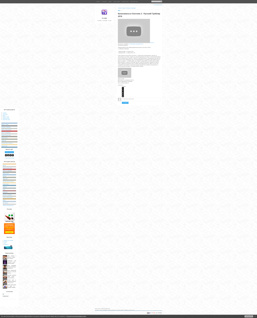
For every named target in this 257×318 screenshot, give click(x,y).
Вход (161, 4)
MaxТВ (5, 241)
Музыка (4, 176)
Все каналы (5, 202)
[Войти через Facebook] (123, 92)
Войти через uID (9, 152)
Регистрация (156, 4)
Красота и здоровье (6, 132)
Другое (4, 165)
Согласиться (248, 316)
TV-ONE (130, 44)
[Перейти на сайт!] (9, 233)
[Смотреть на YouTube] (9, 222)
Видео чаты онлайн (8, 240)
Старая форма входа (9, 158)
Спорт (4, 189)
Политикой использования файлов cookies (76, 316)
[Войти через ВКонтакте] (123, 90)
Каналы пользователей (8, 205)
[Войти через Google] (123, 94)
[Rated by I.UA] (6, 295)
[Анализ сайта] (6, 296)
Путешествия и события (6, 143)
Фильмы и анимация (131, 8)
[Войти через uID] (123, 88)
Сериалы (5, 186)
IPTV (5, 243)
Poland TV (6, 244)
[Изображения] (124, 73)
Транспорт (5, 192)
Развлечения (4, 145)
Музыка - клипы (4, 124)
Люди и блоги (4, 137)
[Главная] (104, 15)
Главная (120, 8)
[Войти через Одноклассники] (123, 96)
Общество (3, 140)
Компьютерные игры (6, 135)
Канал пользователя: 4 (138, 44)
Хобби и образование (6, 129)
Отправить (125, 102)
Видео (124, 8)
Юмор (4, 200)
